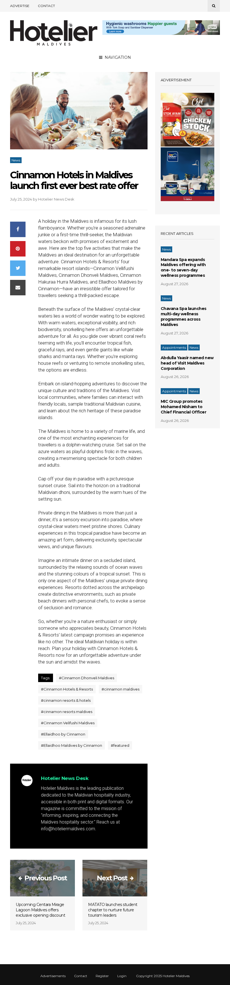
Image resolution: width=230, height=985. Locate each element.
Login (122, 976)
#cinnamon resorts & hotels (66, 700)
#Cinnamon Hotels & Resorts (67, 689)
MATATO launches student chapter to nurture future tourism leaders (112, 910)
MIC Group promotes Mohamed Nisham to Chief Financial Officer (183, 407)
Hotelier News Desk (56, 199)
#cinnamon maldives (120, 689)
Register (102, 976)
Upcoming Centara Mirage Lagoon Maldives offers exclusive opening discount (40, 910)
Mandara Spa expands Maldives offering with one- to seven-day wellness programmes (183, 267)
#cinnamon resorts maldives (66, 711)
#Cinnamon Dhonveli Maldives (86, 678)
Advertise (19, 6)
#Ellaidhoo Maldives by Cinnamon (71, 745)
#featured (120, 745)
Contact (46, 6)
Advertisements (53, 976)
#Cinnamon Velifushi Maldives (68, 723)
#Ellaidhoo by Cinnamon (63, 734)
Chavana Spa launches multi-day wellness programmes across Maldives (183, 316)
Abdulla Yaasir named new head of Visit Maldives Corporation (187, 363)
